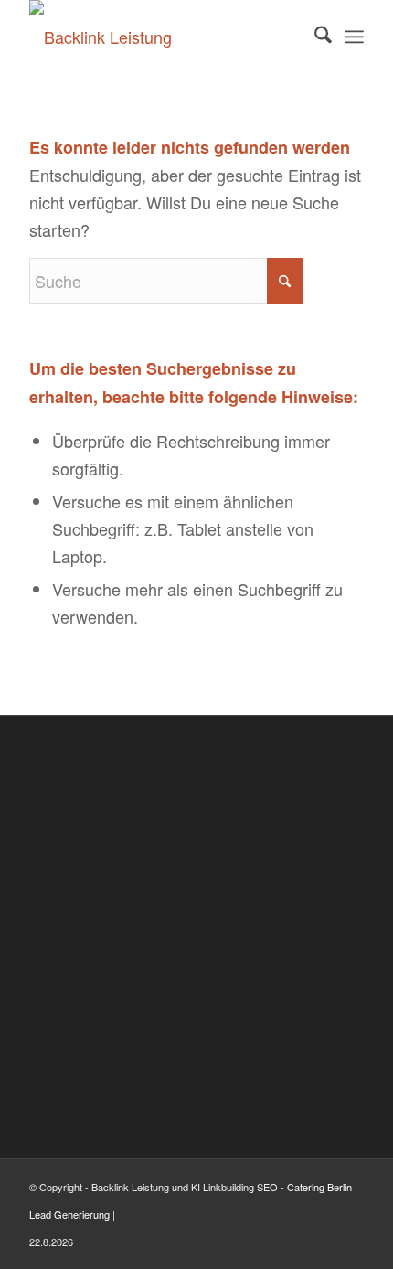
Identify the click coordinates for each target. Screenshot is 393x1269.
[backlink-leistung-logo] (162, 36)
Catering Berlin (319, 1186)
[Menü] (354, 37)
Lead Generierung (69, 1214)
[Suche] (314, 36)
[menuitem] (314, 36)
